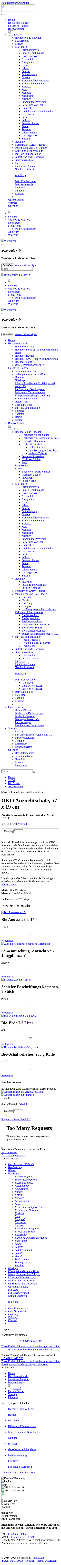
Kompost (27, 606)
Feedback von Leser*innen (29, 725)
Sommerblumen (30, 123)
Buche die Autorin (25, 716)
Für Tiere (20, 163)
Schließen (8, 265)
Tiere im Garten (23, 404)
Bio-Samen (21, 46)
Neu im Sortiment (24, 169)
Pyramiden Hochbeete (33, 441)
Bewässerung (22, 40)
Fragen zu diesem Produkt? (15, 1119)
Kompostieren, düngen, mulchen (32, 395)
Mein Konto (14, 225)
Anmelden (13, 231)
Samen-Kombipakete (33, 52)
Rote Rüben (28, 114)
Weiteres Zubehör (37, 453)
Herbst (18, 416)
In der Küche (29, 480)
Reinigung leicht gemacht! (36, 642)
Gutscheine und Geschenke (29, 156)
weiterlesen (7, 940)
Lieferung (20, 187)
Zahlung (19, 190)
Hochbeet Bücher (31, 459)
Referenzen (21, 743)
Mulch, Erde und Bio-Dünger (31, 147)
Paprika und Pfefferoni (34, 101)
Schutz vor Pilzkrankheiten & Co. (40, 633)
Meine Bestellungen (25, 228)
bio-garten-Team (24, 756)
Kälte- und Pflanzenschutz (29, 150)
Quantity (8, 831)
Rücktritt (19, 193)
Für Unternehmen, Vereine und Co (33, 734)
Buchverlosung (16, 28)
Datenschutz (8, 1560)
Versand (22, 824)
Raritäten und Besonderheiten (37, 111)
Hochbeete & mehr (18, 22)
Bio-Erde (27, 597)
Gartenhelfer (28, 655)
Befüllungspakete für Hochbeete (39, 609)
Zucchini (26, 138)
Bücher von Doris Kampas (36, 471)
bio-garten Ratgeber (18, 25)
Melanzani (27, 95)
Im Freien (27, 581)
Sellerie (26, 120)
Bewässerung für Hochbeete (43, 450)
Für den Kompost (31, 587)
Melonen (26, 98)
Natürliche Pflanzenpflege (35, 624)
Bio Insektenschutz (32, 627)
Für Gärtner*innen (25, 166)
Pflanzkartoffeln (30, 49)
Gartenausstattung (24, 160)
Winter (18, 419)
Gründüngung (29, 74)
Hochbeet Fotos (23, 361)
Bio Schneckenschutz (33, 630)
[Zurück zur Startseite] (18, 10)
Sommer (19, 413)
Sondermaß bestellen (33, 456)
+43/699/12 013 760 (31, 1340)
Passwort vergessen (32, 688)
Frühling (19, 410)
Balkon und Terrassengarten (30, 392)
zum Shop (20, 175)
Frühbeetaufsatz (36, 447)
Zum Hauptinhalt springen (15, 2)
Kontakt (12, 216)
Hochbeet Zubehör (32, 444)
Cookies (29, 1560)
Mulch (25, 600)
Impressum (21, 765)
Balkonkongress (23, 746)
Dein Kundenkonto (25, 181)
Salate (25, 117)
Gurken (26, 77)
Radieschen (28, 108)
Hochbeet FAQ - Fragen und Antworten (36, 358)
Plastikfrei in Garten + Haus (30, 144)
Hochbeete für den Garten (35, 434)
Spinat (25, 126)
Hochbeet (20, 377)
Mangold (26, 92)
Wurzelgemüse (29, 135)
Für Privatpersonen (25, 737)
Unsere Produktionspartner (29, 364)
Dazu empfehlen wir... (13, 1155)
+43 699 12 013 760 (19, 219)
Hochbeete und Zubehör (28, 37)
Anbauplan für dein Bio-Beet (30, 374)
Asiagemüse (28, 62)
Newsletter (14, 222)
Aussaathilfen (29, 59)
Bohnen (26, 65)
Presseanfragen (23, 722)
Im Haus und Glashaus (34, 584)
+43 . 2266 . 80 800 (16, 1533)
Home (11, 19)
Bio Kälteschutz (30, 615)
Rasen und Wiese (31, 56)
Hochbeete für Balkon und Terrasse (41, 437)
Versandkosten (27, 1472)
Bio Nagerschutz (31, 618)
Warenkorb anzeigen (26, 265)
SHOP (17, 34)
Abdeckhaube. (9, 884)
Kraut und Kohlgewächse (35, 80)
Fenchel (26, 71)
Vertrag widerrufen (46, 1560)
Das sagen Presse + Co (27, 719)
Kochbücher (28, 645)
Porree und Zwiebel (32, 104)
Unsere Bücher (16, 199)
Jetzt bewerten (9, 1152)
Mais (24, 89)
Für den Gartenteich (32, 658)
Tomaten (26, 129)
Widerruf (13, 234)
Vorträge (12, 202)
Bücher (19, 43)
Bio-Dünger (28, 603)
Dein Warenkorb (24, 184)
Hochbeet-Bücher (24, 355)
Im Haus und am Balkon (28, 153)
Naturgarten (21, 401)
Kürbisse (26, 86)
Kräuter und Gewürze (33, 83)
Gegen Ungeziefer (31, 639)
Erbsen (25, 68)
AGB (20, 1560)
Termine (19, 740)
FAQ (24, 462)
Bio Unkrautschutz (32, 621)
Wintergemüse (29, 132)
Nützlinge (20, 141)
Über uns (13, 205)
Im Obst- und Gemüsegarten (30, 389)
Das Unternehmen (24, 752)
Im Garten (27, 477)
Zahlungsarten (9, 1472)
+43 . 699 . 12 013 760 (21, 1536)
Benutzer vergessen (32, 685)
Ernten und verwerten (26, 398)
